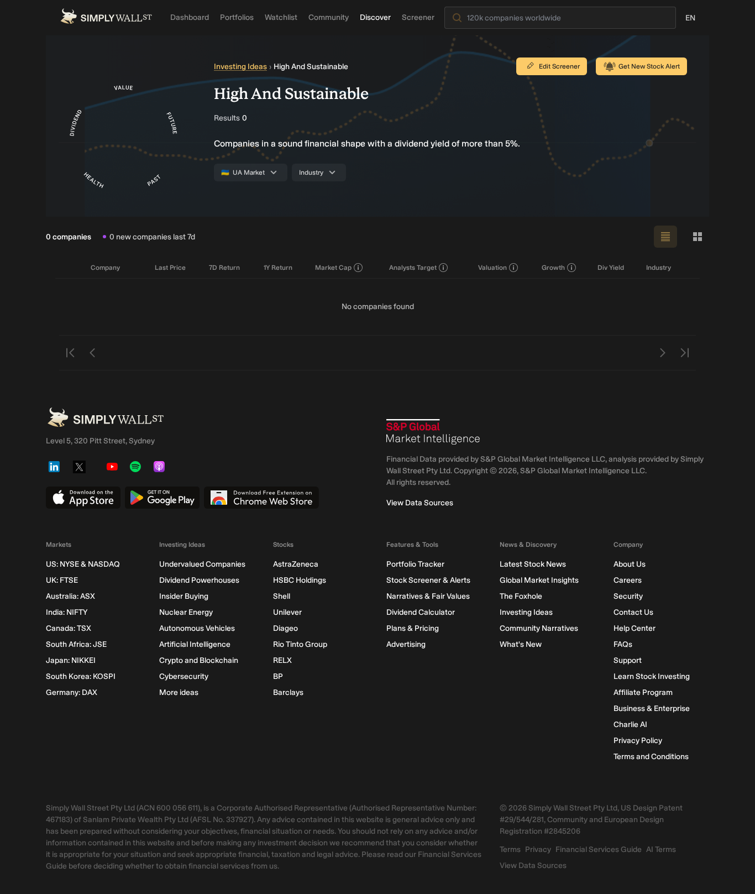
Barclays (288, 692)
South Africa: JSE (76, 644)
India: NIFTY (66, 612)
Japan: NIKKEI (71, 660)
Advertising (406, 644)
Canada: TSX (68, 628)
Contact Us (633, 612)
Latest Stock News (533, 564)
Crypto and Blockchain (198, 660)
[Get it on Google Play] (162, 498)
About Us (630, 564)
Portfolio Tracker (415, 564)
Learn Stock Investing (652, 676)
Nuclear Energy (186, 612)
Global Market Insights (539, 580)
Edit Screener (559, 66)
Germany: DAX (71, 692)
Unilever (287, 612)
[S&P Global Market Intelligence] (433, 432)
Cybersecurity (183, 676)
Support (628, 660)
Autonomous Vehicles (197, 628)
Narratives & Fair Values (428, 596)
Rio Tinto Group (300, 644)
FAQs (623, 644)
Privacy (538, 849)
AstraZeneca (295, 564)
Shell (281, 596)
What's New (521, 644)
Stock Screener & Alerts (428, 580)
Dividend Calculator (420, 612)
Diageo (285, 628)
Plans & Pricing (412, 628)
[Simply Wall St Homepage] (106, 16)
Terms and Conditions (651, 756)
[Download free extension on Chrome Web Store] (261, 498)
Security (628, 596)
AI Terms (661, 849)
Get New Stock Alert (649, 66)
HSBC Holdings (299, 580)
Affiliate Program (643, 692)
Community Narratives (539, 628)
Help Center (635, 628)
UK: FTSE (62, 580)
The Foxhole (521, 596)
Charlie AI (630, 724)
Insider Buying (183, 596)
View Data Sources (419, 503)
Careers (628, 580)
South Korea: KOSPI (81, 676)
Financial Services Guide (598, 849)
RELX (282, 660)
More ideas (178, 692)
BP (278, 676)
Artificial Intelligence (194, 644)
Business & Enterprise (652, 708)
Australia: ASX (70, 596)
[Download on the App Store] (83, 498)
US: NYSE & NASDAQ (83, 564)
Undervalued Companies (202, 564)
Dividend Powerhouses (199, 580)
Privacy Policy (638, 740)
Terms (510, 849)
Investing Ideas (240, 66)
